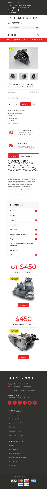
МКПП (12, 255)
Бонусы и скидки (15, 453)
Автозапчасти (15, 211)
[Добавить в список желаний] (35, 48)
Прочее (12, 220)
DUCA (31, 476)
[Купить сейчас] (33, 104)
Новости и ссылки (15, 431)
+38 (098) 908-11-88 (22, 8)
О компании (13, 415)
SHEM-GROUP (23, 18)
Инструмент (14, 225)
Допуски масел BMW (16, 423)
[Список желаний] (38, 35)
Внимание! (13, 465)
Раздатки (13, 230)
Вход (11, 445)
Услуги (12, 216)
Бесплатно (13, 461)
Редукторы (14, 239)
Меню (13, 35)
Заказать (23, 305)
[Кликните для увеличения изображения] (23, 58)
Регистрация (13, 449)
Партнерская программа (18, 457)
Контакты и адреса (16, 435)
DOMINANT (14, 250)
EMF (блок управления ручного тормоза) (21, 244)
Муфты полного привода (19, 234)
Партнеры (13, 427)
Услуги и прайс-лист (16, 419)
